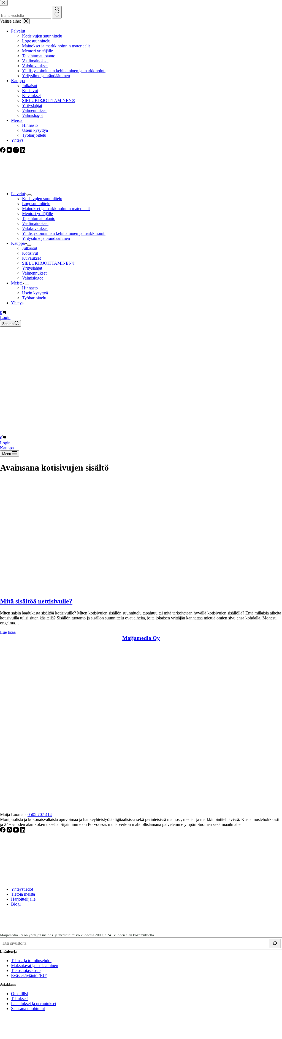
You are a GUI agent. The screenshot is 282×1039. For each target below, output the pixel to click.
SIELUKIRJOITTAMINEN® (48, 263)
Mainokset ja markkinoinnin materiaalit (56, 208)
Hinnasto (30, 288)
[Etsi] (275, 943)
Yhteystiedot (22, 889)
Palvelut (18, 193)
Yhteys (17, 302)
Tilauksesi (19, 998)
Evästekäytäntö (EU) (29, 975)
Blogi (16, 904)
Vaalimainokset (35, 223)
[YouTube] (16, 831)
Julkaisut (29, 248)
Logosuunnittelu (36, 203)
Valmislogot (32, 278)
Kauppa (18, 243)
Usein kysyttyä (35, 293)
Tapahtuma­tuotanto (38, 218)
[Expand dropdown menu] (29, 195)
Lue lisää (8, 632)
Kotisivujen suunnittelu (42, 198)
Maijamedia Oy (141, 638)
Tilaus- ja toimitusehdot (31, 960)
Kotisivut (30, 253)
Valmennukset (34, 273)
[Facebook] (3, 831)
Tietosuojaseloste (25, 970)
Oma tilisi (19, 993)
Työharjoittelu (34, 298)
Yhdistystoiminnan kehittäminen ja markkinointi (63, 233)
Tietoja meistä (23, 894)
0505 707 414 (40, 814)
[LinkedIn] (22, 831)
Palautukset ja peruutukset (33, 1003)
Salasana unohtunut (28, 1008)
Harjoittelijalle (23, 899)
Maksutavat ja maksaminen (34, 965)
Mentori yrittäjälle (37, 213)
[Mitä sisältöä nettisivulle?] (82, 589)
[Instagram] (10, 831)
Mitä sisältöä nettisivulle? (36, 601)
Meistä (17, 283)
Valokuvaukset (35, 228)
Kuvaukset (31, 258)
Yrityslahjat (32, 268)
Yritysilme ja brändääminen (46, 238)
